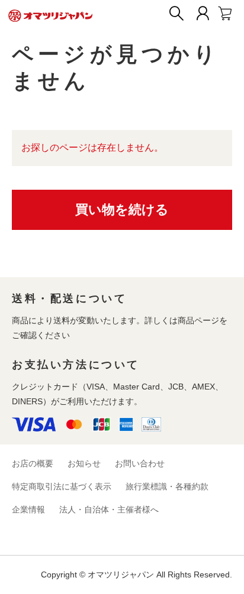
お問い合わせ (140, 463)
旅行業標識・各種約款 (167, 486)
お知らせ (84, 463)
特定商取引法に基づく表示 (61, 486)
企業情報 (28, 509)
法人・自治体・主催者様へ (109, 509)
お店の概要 (32, 463)
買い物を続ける (122, 209)
